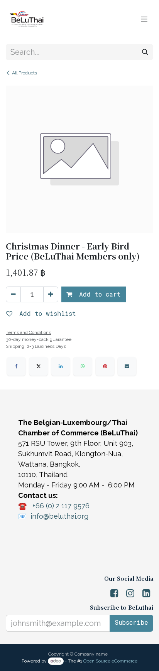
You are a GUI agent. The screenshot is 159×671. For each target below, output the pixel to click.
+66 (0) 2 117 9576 (61, 506)
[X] (38, 366)
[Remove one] (13, 294)
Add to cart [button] (98, 294)
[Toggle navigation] (144, 19)
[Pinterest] (105, 366)
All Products (24, 73)
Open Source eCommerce (110, 661)
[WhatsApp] (82, 366)
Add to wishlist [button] (45, 313)
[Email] (127, 366)
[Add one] (50, 294)
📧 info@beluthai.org (53, 516)
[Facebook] (16, 366)
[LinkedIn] (60, 366)
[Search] (145, 52)
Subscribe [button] (131, 622)
